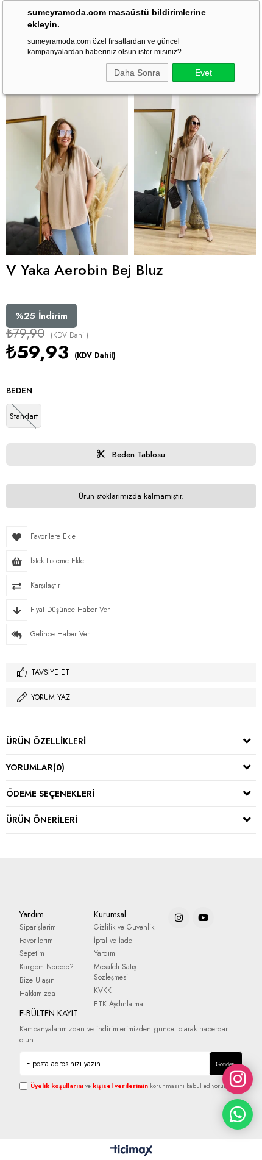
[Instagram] (178, 917)
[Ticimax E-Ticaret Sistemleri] (131, 1151)
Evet (203, 72)
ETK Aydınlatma (118, 1004)
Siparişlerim (37, 927)
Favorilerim (36, 941)
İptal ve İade (113, 941)
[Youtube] (203, 917)
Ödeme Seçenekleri (50, 794)
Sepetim (31, 953)
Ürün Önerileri (41, 820)
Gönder (224, 1064)
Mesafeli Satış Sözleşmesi (115, 972)
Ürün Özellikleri (46, 741)
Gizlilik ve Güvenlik (124, 927)
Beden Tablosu (137, 454)
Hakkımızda (37, 994)
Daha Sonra (137, 72)
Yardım (104, 953)
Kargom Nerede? (46, 967)
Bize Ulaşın (37, 980)
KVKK (103, 991)
